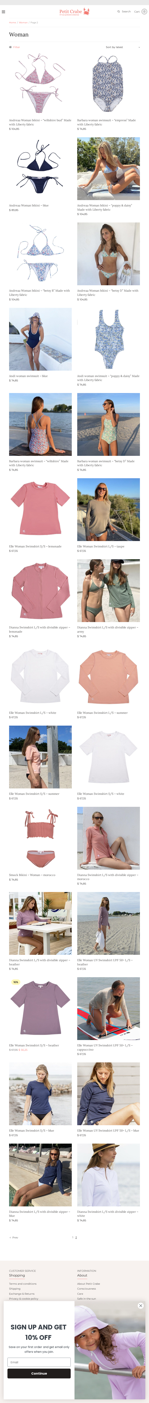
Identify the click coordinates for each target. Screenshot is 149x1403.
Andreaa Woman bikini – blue (29, 205)
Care (80, 1293)
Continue (39, 1373)
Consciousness (86, 1288)
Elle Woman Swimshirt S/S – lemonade (35, 546)
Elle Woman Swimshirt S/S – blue (31, 1130)
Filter (16, 47)
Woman (23, 22)
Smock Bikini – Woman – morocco (32, 875)
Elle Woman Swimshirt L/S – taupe (100, 546)
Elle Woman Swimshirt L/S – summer (102, 713)
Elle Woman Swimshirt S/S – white (100, 794)
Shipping (15, 1288)
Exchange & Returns (22, 1293)
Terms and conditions (23, 1283)
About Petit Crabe (88, 1283)
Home (12, 22)
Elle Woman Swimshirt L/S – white (32, 713)
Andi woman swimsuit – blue (28, 376)
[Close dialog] (141, 1306)
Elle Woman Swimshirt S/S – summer (34, 794)
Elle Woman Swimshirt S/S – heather (34, 1045)
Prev (15, 1237)
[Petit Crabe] (75, 11)
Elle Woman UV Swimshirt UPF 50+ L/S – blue (108, 1130)
